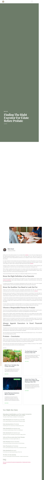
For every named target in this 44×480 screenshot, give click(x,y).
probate (26, 255)
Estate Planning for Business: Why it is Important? (12, 393)
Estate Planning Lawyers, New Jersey (11, 441)
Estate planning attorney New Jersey (11, 424)
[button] (32, 2)
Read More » (27, 361)
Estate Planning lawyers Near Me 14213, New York (14, 419)
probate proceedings (7, 280)
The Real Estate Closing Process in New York (31, 352)
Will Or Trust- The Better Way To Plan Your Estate (12, 365)
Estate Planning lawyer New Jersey (10, 446)
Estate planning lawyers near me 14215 (11, 432)
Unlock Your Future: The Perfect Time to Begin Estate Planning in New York (32, 381)
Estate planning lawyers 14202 (9, 450)
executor (36, 291)
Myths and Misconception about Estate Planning (14, 437)
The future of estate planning (9, 454)
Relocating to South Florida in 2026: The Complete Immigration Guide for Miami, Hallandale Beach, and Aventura (17, 414)
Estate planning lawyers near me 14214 (11, 428)
